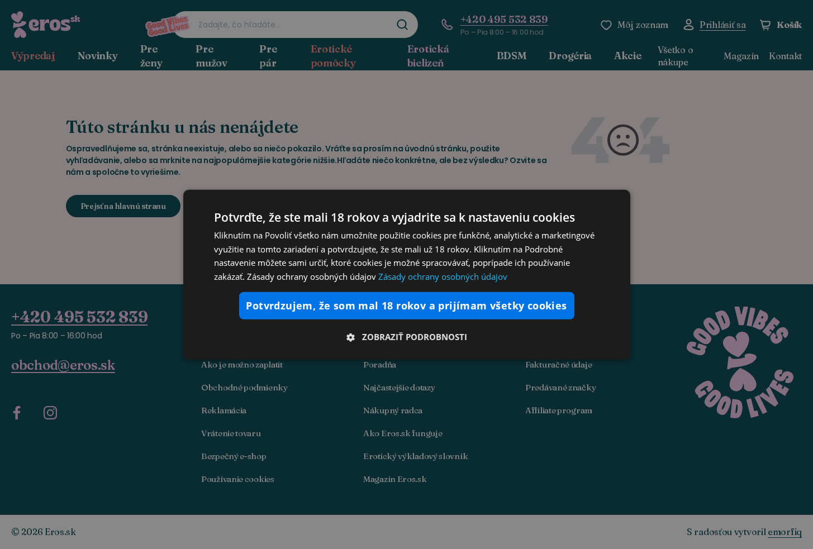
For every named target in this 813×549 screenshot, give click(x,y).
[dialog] (406, 274)
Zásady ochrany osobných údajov (442, 276)
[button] (407, 337)
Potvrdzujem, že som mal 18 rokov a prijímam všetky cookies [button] (406, 305)
